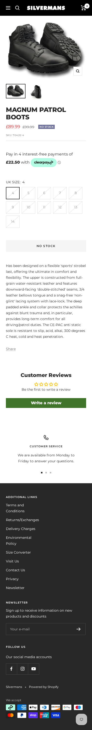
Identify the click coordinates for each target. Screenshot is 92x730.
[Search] (17, 8)
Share (11, 349)
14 (12, 221)
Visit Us (12, 561)
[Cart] (83, 7)
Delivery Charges (20, 529)
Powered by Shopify (44, 687)
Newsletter (15, 588)
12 (60, 207)
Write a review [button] (46, 403)
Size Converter (18, 552)
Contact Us (15, 570)
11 (44, 207)
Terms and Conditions (15, 508)
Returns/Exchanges (22, 520)
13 (75, 207)
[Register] (79, 629)
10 (28, 207)
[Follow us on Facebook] (11, 668)
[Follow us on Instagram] (22, 668)
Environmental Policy (18, 540)
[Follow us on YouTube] (33, 668)
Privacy (12, 579)
